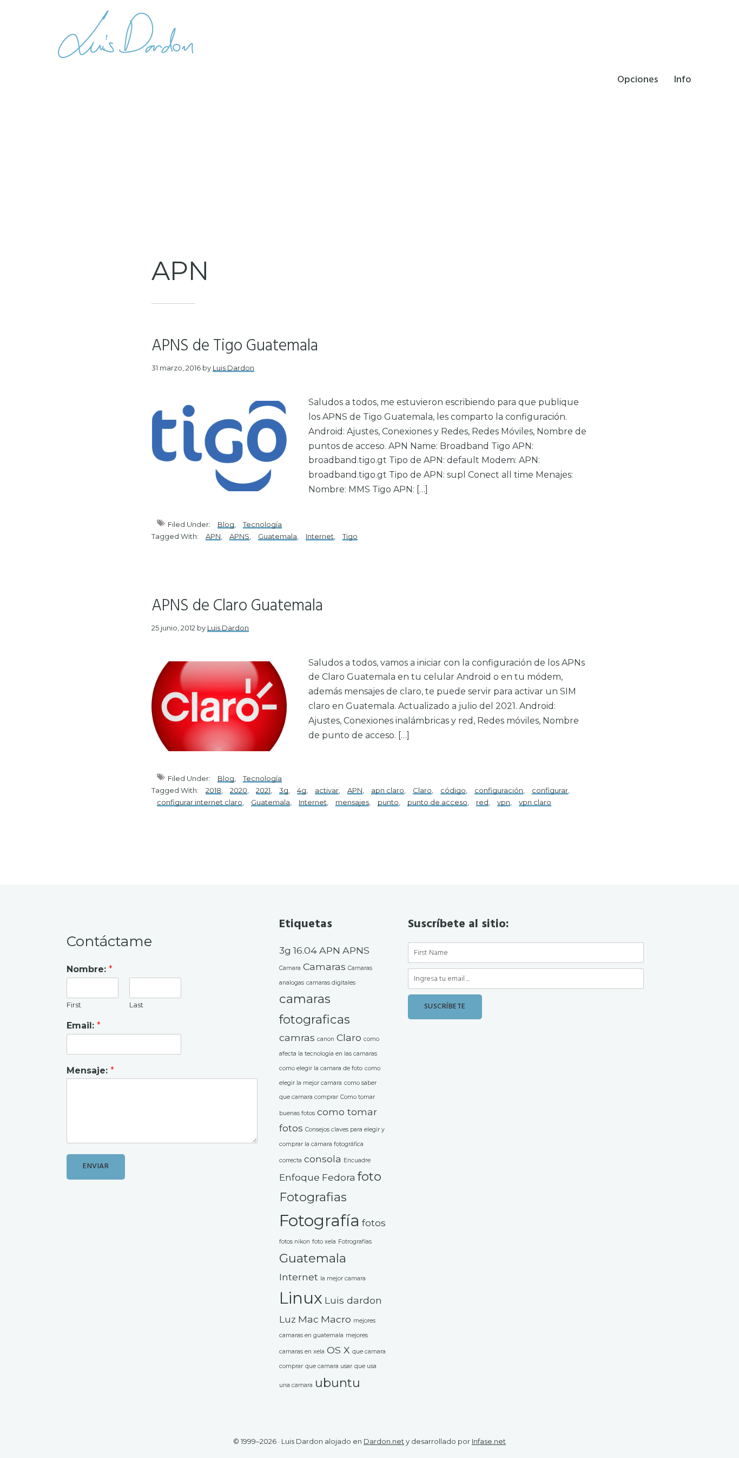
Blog (225, 524)
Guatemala (277, 536)
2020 (238, 790)
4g (301, 790)
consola (322, 1158)
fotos (374, 1222)
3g (283, 790)
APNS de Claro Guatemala (237, 606)
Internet (320, 536)
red (482, 802)
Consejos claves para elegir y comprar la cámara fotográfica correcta (332, 1145)
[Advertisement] (369, 170)
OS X (338, 1350)
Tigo (350, 536)
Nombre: (90, 969)
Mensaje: (90, 1070)
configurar (550, 790)
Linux (300, 1297)
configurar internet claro (199, 802)
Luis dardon (353, 1300)
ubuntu (337, 1382)
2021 (263, 790)
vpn (503, 802)
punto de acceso (437, 802)
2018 (213, 790)
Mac (308, 1319)
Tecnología (262, 524)
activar (327, 790)
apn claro (387, 790)
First (74, 1004)
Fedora (338, 1177)
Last (136, 1004)
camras (297, 1037)
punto (388, 802)
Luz (287, 1319)
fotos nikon (294, 1241)
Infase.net (489, 1441)
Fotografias (313, 1197)
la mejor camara (343, 1278)
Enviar (96, 1166)
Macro (336, 1319)
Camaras (324, 966)
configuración (498, 790)
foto (369, 1176)
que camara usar (328, 1366)
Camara (290, 968)
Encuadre (357, 1160)
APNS (239, 536)
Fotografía (319, 1220)
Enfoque (299, 1177)
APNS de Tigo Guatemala (234, 346)
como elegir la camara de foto (320, 1068)
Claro (422, 790)
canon (325, 1039)
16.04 (305, 950)
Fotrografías (355, 1241)
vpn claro (535, 802)
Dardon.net (384, 1441)
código (453, 790)
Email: (84, 1025)
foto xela (324, 1241)
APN (213, 536)
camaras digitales (330, 982)
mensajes (352, 802)
